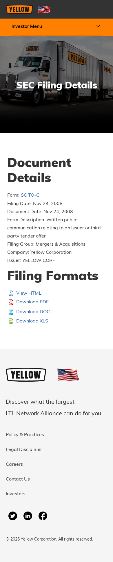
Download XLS (32, 321)
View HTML (28, 293)
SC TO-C (30, 195)
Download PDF (32, 302)
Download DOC (33, 312)
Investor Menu (27, 26)
